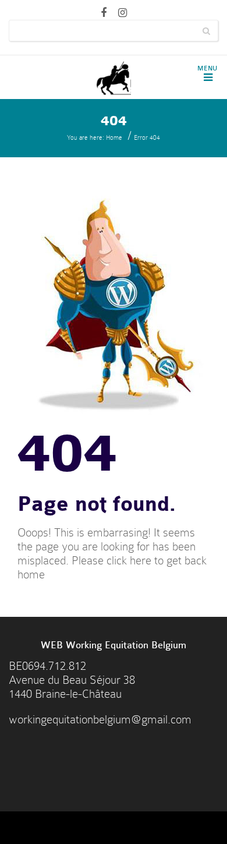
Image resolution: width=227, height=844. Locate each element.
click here (129, 560)
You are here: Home (94, 138)
